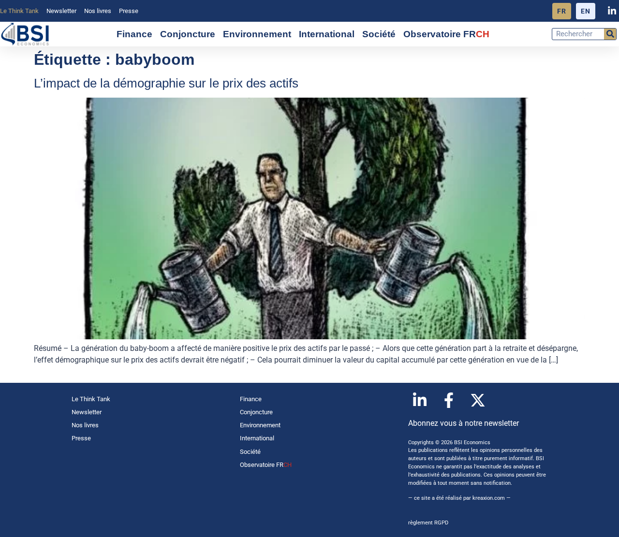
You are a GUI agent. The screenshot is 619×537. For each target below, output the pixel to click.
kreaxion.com (488, 498)
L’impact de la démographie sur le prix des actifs (166, 83)
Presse (128, 11)
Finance (134, 34)
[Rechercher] (610, 34)
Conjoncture (187, 34)
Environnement (257, 34)
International (326, 34)
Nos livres (97, 11)
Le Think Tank (19, 11)
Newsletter (61, 11)
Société (379, 34)
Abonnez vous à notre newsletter (463, 423)
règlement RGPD (428, 523)
